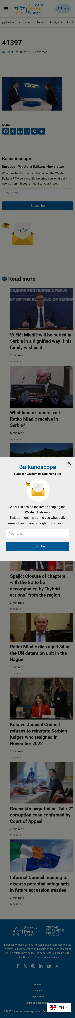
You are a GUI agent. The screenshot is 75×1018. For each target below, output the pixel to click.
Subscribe (38, 546)
